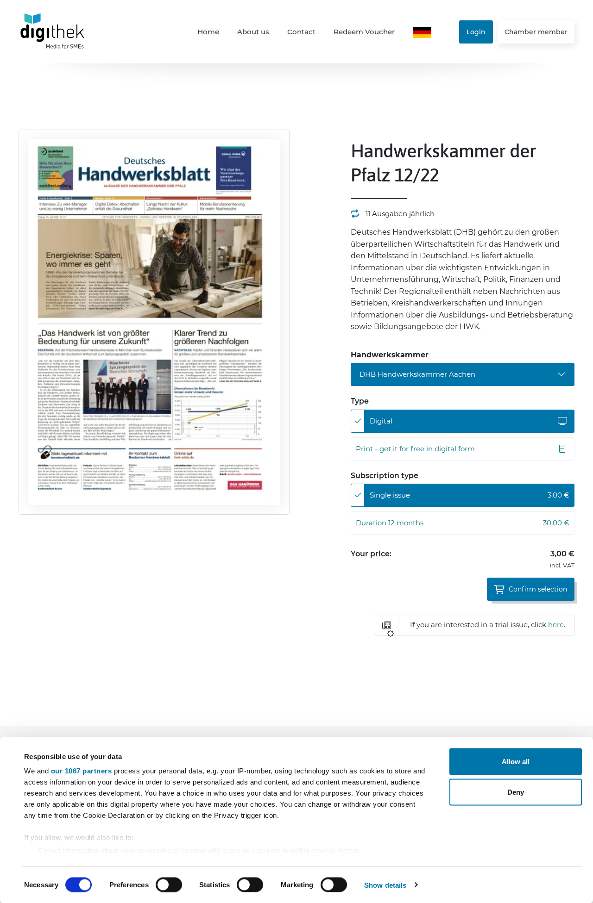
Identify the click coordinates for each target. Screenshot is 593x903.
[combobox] (462, 374)
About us (253, 31)
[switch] (169, 884)
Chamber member (536, 32)
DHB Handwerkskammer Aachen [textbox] (417, 374)
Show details (385, 885)
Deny (515, 792)
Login (476, 32)
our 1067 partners (81, 771)
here (556, 624)
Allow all (516, 762)
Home (208, 31)
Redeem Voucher (364, 31)
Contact (301, 31)
